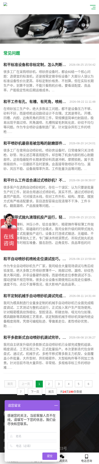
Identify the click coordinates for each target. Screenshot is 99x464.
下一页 (35, 391)
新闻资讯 (61, 461)
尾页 (51, 391)
